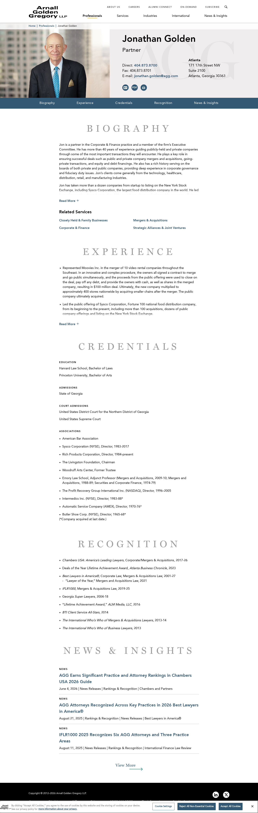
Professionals (92, 16)
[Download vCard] (125, 87)
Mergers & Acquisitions (150, 220)
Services (122, 16)
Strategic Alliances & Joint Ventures (159, 228)
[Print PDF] (134, 87)
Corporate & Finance (74, 228)
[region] (129, 807)
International (181, 16)
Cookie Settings (163, 806)
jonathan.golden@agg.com (156, 76)
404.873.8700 (145, 65)
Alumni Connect (160, 7)
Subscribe (212, 7)
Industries (150, 16)
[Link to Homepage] (54, 12)
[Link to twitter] (226, 795)
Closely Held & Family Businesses (83, 220)
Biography (47, 103)
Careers (134, 7)
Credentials (123, 103)
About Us (113, 7)
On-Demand (188, 7)
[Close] (252, 806)
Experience (85, 103)
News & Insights (215, 16)
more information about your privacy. (57, 809)
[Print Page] (144, 87)
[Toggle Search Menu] (225, 7)
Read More (67, 201)
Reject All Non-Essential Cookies (196, 806)
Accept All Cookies (231, 806)
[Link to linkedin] (216, 795)
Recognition (163, 103)
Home (32, 26)
